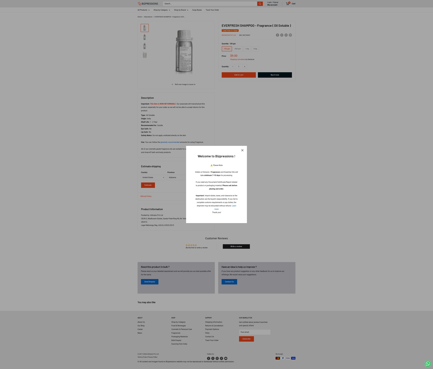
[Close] (242, 150)
